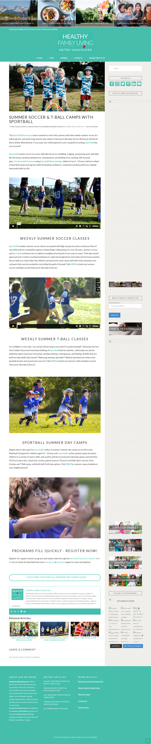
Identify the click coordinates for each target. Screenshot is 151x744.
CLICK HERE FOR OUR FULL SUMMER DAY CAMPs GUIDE (56, 577)
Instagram (49, 562)
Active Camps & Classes (19, 126)
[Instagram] (15, 611)
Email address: (114, 303)
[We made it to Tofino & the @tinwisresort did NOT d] (114, 624)
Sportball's (39, 449)
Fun (40, 126)
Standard (54, 126)
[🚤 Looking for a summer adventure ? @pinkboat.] (114, 636)
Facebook (61, 562)
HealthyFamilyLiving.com (19, 681)
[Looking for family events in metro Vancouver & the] (126, 624)
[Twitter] (18, 611)
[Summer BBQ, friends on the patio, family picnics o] (114, 612)
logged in (22, 657)
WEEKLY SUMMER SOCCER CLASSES (55, 238)
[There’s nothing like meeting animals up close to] (126, 636)
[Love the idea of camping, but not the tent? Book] (138, 624)
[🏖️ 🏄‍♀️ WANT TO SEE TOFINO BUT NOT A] (138, 612)
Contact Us (82, 701)
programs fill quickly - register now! (55, 551)
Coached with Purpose (24, 161)
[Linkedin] (25, 611)
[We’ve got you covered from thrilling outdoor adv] (126, 612)
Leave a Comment (92, 126)
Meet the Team (84, 694)
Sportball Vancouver (22, 135)
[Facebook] (11, 611)
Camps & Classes (33, 126)
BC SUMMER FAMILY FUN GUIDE (56, 709)
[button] (110, 287)
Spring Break (46, 126)
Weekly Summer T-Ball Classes (54, 339)
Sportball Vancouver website (82, 558)
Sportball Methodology (51, 161)
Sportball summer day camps (55, 442)
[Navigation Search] (113, 58)
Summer (60, 126)
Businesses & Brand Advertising (90, 681)
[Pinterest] (21, 611)
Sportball (54, 350)
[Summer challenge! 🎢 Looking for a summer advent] (138, 636)
